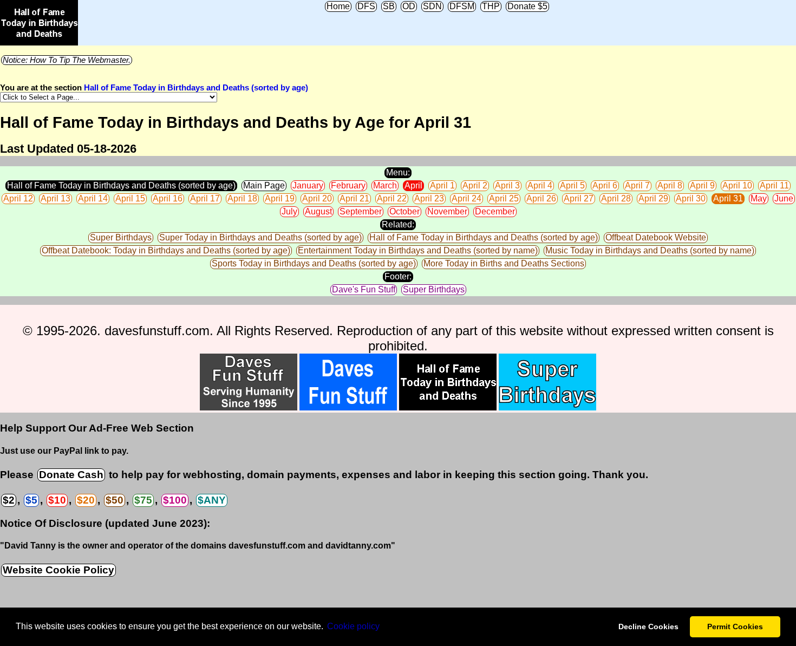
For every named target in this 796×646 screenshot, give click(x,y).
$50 (114, 500)
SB (389, 6)
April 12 (18, 198)
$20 (86, 500)
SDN (432, 6)
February (348, 185)
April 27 (578, 198)
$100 (175, 500)
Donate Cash (71, 474)
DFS (366, 6)
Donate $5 (527, 6)
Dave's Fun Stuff (363, 289)
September (361, 211)
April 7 (637, 185)
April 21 (354, 198)
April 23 (429, 198)
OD (408, 6)
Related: (398, 224)
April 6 (604, 185)
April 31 (728, 198)
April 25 (504, 198)
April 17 (205, 198)
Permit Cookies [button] (735, 626)
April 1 (442, 185)
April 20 (317, 198)
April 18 (242, 198)
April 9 (702, 185)
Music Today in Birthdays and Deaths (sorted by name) (649, 250)
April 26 (541, 198)
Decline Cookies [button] (648, 626)
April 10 (737, 185)
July (289, 211)
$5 (31, 500)
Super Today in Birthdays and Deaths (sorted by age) (260, 237)
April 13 (55, 198)
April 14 (93, 198)
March (385, 185)
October (404, 211)
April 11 (774, 185)
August (318, 211)
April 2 (474, 185)
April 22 (392, 198)
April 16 (167, 198)
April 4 (539, 185)
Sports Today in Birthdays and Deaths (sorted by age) (314, 263)
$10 (57, 500)
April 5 (572, 185)
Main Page (264, 185)
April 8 (669, 185)
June (783, 198)
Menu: (398, 172)
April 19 (280, 198)
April (413, 185)
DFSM (461, 6)
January (307, 185)
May (759, 198)
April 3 (507, 185)
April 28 (616, 198)
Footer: (398, 276)
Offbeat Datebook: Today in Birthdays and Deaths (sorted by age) (166, 250)
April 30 (691, 198)
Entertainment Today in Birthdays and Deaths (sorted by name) (418, 250)
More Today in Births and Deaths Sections (503, 263)
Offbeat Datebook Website (655, 237)
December (495, 211)
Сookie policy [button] (353, 626)
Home (338, 6)
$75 (143, 500)
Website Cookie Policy (58, 570)
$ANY (212, 500)
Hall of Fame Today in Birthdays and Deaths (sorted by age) (196, 87)
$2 (9, 500)
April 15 (130, 198)
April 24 (466, 198)
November (447, 211)
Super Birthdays (121, 237)
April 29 (653, 198)
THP (491, 6)
